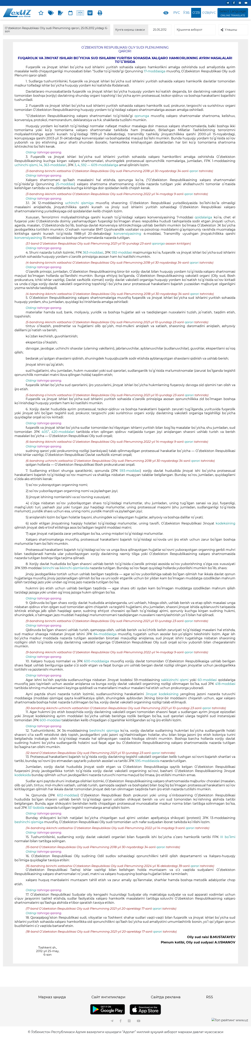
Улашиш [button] (231, 29)
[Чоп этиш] (100, 13)
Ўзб (186, 13)
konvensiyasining (127, 234)
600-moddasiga (97, 661)
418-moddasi (225, 684)
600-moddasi (50, 720)
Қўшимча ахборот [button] (189, 29)
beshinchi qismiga (104, 730)
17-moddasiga (155, 71)
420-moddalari (63, 432)
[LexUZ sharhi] (60, 13)
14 (40, 165)
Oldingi (31, 152)
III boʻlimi (227, 837)
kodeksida (23, 775)
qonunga (142, 116)
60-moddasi (208, 680)
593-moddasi (130, 471)
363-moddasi (93, 252)
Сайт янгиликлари (108, 997)
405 (45, 432)
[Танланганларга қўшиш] (41, 13)
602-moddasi (67, 795)
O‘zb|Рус (209, 13)
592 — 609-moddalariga (100, 165)
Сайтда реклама (166, 997)
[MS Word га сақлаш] (90, 13)
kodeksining (225, 523)
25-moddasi (65, 184)
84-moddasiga (105, 634)
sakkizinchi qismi (175, 680)
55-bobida (36, 808)
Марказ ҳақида (52, 997)
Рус (176, 13)
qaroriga (158, 243)
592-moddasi (122, 252)
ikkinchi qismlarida (74, 568)
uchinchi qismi (26, 165)
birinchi (48, 568)
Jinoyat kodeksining (162, 694)
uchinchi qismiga (79, 203)
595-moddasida (147, 761)
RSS (209, 997)
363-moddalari (55, 165)
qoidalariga (203, 217)
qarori (194, 171)
